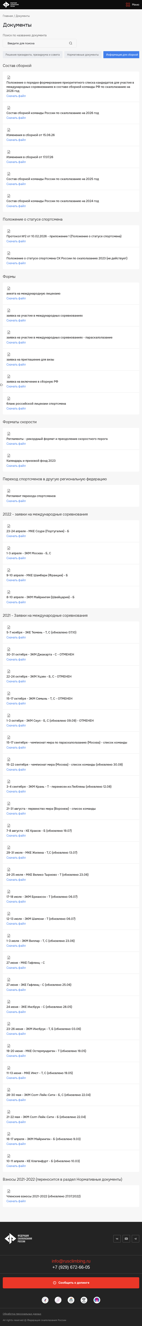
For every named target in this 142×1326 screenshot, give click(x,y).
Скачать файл (16, 96)
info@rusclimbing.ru (71, 1261)
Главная (8, 16)
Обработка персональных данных (22, 1313)
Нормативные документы (83, 54)
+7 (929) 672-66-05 (71, 1267)
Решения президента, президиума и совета (33, 54)
